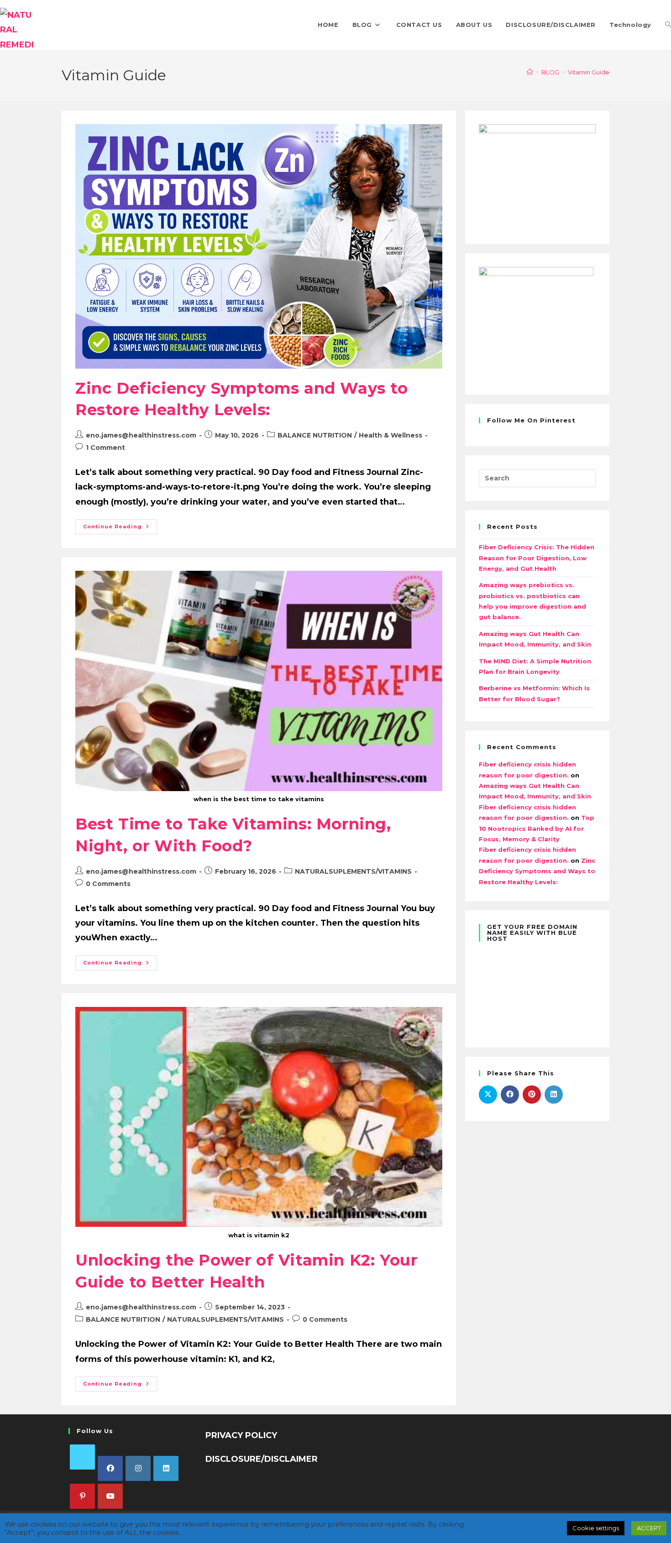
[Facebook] (110, 1468)
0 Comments (108, 884)
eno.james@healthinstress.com (141, 435)
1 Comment (105, 447)
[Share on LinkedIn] (554, 1094)
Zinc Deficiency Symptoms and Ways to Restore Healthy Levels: (537, 871)
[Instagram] (138, 1468)
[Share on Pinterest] (532, 1094)
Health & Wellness (390, 435)
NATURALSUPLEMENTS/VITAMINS (353, 871)
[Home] (530, 72)
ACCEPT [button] (649, 1528)
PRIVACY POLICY (241, 1435)
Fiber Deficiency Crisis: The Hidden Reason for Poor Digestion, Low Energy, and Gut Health (536, 557)
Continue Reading (120, 524)
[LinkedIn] (165, 1468)
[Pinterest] (82, 1496)
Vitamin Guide (588, 72)
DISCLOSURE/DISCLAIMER (261, 1459)
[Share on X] (488, 1094)
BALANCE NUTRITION (315, 435)
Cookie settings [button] (595, 1528)
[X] (82, 1457)
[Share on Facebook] (510, 1094)
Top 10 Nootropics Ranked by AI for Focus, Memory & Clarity (536, 828)
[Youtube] (110, 1496)
